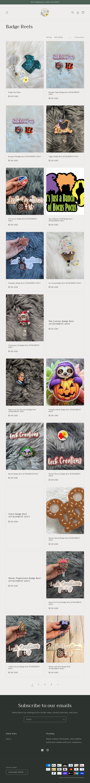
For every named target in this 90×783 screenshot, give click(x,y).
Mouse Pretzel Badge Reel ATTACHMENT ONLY (64, 539)
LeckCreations (68, 777)
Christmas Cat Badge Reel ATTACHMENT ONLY (23, 346)
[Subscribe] (63, 719)
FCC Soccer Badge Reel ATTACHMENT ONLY (22, 220)
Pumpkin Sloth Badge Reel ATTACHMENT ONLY (65, 411)
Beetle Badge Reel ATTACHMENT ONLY (23, 474)
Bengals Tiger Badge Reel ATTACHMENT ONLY (64, 93)
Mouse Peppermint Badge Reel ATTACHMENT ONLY (24, 579)
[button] (7, 12)
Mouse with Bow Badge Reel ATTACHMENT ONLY (59, 668)
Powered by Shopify (78, 777)
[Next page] (57, 684)
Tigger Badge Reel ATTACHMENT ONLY (64, 157)
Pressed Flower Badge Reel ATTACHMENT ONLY (65, 475)
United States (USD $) (15, 772)
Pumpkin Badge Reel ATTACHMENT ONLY (24, 283)
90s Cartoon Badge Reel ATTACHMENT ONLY (61, 322)
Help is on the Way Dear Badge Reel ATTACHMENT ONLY (22, 411)
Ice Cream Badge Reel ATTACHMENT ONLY (65, 283)
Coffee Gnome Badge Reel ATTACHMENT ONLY (24, 668)
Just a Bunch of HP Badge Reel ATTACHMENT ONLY (60, 220)
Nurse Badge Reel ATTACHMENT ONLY (19, 515)
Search (8, 739)
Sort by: (49, 37)
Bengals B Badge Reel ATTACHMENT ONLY (24, 157)
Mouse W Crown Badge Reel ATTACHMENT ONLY (65, 603)
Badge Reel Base (14, 92)
